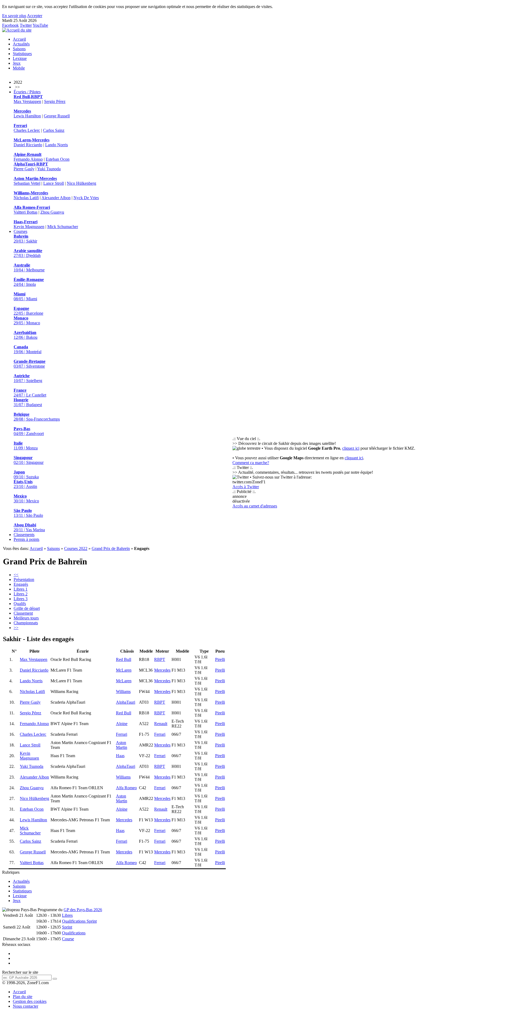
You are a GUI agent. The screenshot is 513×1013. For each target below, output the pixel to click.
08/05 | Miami (25, 296)
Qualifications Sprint (79, 921)
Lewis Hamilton (27, 116)
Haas (120, 755)
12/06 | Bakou (25, 335)
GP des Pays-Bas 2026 (83, 909)
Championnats (26, 623)
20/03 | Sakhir (25, 238)
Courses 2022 (75, 548)
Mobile (19, 68)
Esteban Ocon (57, 159)
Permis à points (26, 539)
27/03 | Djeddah (28, 253)
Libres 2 (21, 594)
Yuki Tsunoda (49, 169)
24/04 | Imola (29, 282)
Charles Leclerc (27, 130)
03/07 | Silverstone (29, 363)
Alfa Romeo (126, 787)
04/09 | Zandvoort (29, 431)
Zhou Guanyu (52, 212)
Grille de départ (27, 608)
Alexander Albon (56, 197)
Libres (67, 915)
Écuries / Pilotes (27, 92)
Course (68, 939)
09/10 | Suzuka (26, 474)
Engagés (21, 584)
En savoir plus (14, 15)
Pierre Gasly (24, 169)
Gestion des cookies (29, 1001)
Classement (23, 613)
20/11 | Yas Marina (29, 527)
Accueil (19, 39)
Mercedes (162, 670)
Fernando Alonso (28, 159)
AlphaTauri (125, 702)
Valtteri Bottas (25, 212)
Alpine (121, 723)
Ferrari (121, 734)
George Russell (57, 116)
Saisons (19, 49)
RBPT (159, 659)
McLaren (123, 670)
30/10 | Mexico (26, 498)
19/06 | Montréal (27, 349)
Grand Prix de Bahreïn (111, 548)
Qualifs (20, 603)
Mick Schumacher (62, 226)
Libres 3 (21, 598)
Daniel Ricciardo (28, 144)
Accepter (34, 15)
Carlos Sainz (53, 130)
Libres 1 (21, 589)
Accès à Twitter (245, 486)
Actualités (21, 44)
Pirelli (220, 659)
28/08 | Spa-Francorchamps (37, 416)
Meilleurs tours (26, 618)
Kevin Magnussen (29, 226)
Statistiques (22, 53)
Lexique (20, 58)
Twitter (26, 25)
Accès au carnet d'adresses (254, 506)
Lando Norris (56, 144)
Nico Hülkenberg (81, 183)
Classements (24, 534)
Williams (123, 691)
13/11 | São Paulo (28, 513)
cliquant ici (354, 458)
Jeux (17, 63)
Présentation (24, 579)
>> (16, 627)
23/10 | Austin (25, 484)
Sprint (67, 927)
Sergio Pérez (54, 101)
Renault (160, 723)
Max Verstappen (27, 101)
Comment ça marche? (250, 462)
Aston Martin (121, 745)
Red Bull (123, 659)
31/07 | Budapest (28, 402)
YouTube (40, 25)
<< (16, 574)
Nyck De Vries (86, 197)
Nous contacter (25, 1006)
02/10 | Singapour (29, 460)
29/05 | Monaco (27, 320)
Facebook (10, 25)
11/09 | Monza (26, 445)
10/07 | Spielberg (28, 378)
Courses (20, 231)
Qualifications (74, 933)
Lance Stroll (53, 183)
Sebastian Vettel (27, 183)
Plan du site (22, 996)
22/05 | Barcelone (28, 310)
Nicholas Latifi (26, 197)
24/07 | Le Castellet (30, 392)
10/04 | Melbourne (29, 267)
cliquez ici (350, 448)
